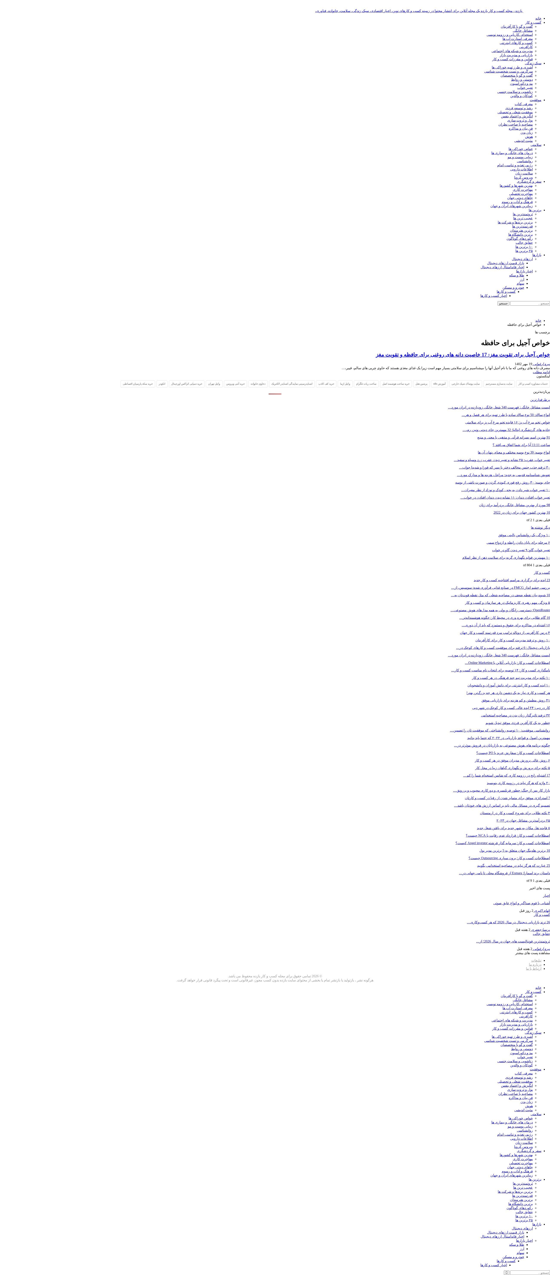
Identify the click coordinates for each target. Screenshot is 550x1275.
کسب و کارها (506, 291)
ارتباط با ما (533, 968)
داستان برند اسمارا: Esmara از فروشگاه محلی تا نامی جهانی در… (504, 873)
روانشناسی (525, 161)
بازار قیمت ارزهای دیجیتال (505, 263)
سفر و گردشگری (529, 181)
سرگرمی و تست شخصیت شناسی (508, 71)
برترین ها (535, 210)
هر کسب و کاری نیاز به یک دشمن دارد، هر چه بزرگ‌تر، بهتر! (508, 693)
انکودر (162, 383)
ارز (522, 279)
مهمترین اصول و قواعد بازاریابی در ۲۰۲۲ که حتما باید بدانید (508, 738)
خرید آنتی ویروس (235, 383)
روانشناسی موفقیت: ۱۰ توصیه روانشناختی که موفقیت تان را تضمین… (500, 730)
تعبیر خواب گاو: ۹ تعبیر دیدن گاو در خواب (521, 550)
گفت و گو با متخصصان (517, 75)
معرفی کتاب (524, 104)
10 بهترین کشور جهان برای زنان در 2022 (521, 512)
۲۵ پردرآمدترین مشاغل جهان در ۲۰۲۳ (523, 820)
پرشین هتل (421, 383)
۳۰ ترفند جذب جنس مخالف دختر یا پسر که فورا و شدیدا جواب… (504, 467)
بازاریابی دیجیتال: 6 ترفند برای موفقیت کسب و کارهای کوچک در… (503, 648)
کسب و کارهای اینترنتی (516, 43)
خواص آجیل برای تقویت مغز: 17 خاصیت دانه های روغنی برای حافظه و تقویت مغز (463, 354)
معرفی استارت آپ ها (518, 39)
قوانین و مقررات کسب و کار (512, 59)
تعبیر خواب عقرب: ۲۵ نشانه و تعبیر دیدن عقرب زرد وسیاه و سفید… (502, 460)
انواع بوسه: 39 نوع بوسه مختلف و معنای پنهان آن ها (514, 452)
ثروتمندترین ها (523, 214)
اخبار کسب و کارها (493, 296)
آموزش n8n (439, 383)
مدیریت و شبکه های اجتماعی (512, 51)
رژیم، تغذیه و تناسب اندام (515, 165)
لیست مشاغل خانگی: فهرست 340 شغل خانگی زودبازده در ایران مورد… (499, 407)
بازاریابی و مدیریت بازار (516, 55)
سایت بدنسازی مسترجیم (499, 383)
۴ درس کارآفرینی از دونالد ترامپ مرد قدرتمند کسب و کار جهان (505, 632)
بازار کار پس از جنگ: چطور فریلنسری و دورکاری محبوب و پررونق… (501, 790)
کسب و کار (533, 22)
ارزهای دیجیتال (522, 259)
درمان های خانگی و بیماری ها (512, 153)
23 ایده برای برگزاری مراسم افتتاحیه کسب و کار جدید (512, 580)
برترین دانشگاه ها (520, 234)
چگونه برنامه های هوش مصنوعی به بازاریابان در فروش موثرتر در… (502, 745)
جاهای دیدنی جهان (520, 198)
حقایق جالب (524, 242)
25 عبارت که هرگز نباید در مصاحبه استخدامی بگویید (513, 865)
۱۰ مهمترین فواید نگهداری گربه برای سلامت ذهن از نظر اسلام (506, 557)
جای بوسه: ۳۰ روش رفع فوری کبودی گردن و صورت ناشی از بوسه (502, 482)
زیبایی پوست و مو (520, 157)
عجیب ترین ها (523, 218)
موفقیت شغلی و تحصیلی (515, 112)
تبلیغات (536, 960)
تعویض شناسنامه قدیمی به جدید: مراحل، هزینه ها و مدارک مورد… (503, 475)
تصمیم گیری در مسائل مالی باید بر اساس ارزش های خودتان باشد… (502, 805)
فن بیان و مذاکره (521, 128)
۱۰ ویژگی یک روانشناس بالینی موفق (524, 535)
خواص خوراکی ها (521, 149)
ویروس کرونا (523, 177)
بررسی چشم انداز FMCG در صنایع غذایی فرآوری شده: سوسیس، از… (500, 587)
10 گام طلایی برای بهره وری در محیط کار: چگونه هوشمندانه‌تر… (504, 617)
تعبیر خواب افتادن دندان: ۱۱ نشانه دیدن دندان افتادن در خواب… (505, 497)
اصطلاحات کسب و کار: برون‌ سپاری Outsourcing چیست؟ (509, 858)
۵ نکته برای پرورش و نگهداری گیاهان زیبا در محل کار (512, 768)
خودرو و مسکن (513, 287)
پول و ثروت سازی (520, 120)
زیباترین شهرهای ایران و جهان (511, 206)
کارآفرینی (526, 47)
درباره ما (535, 964)
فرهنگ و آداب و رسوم (517, 202)
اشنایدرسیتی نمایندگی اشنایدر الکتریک (291, 383)
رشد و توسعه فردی (519, 108)
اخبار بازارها (524, 271)
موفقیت (535, 100)
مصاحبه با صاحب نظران (515, 124)
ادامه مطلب (541, 372)
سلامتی (536, 145)
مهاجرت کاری (523, 189)
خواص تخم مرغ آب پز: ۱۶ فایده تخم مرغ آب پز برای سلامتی (507, 422)
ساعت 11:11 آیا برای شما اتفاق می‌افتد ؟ (521, 445)
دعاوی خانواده (258, 383)
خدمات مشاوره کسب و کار (533, 383)
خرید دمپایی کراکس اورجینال (186, 383)
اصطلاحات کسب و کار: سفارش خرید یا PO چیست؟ (513, 753)
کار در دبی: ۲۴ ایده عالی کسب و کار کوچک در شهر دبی (511, 708)
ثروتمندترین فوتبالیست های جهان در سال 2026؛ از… (513, 941)
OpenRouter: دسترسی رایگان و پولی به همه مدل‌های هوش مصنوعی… (500, 610)
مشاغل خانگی (523, 30)
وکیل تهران (214, 383)
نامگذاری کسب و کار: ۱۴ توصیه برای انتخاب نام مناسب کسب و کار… (500, 670)
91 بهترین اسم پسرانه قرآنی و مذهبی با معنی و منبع (513, 437)
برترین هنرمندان (521, 230)
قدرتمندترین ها (522, 226)
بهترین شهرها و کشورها (516, 185)
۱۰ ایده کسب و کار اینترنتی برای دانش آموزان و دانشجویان (509, 685)
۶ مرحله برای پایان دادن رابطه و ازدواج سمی (518, 542)
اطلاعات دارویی (521, 169)
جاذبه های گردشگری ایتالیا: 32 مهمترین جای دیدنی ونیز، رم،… (506, 430)
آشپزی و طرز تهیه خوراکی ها (512, 67)
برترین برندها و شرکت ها (515, 222)
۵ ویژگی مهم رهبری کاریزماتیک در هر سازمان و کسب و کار (507, 602)
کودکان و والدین (521, 96)
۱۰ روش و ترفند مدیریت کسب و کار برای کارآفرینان (512, 640)
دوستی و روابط (522, 79)
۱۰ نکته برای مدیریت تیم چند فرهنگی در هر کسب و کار (511, 678)
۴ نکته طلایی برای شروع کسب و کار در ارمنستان (515, 813)
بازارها (536, 255)
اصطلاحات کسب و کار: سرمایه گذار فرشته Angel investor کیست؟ (502, 843)
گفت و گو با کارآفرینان (517, 26)
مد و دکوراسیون (521, 83)
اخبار (546, 895)
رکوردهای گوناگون (520, 238)
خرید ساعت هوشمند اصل (395, 383)
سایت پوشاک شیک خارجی (466, 383)
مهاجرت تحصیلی (521, 194)
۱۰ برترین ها (524, 247)
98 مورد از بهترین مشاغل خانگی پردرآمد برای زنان (514, 505)
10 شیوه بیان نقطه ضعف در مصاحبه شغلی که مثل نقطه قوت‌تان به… (500, 595)
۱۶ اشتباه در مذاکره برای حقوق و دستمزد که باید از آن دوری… (506, 625)
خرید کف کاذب (326, 383)
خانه (538, 18)
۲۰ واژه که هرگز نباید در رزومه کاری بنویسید (518, 783)
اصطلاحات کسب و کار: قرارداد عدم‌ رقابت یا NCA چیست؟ (508, 835)
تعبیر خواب (525, 88)
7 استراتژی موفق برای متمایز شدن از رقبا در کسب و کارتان (507, 798)
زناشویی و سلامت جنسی (515, 92)
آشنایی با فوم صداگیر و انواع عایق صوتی (521, 903)
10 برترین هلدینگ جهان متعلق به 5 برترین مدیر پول (514, 850)
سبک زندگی (533, 63)
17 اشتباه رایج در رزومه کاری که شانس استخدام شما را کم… (506, 775)
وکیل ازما (345, 383)
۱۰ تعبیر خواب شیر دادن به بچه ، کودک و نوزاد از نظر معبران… (505, 490)
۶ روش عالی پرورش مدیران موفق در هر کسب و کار (512, 760)
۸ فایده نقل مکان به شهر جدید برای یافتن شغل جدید (513, 828)
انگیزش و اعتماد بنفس (517, 116)
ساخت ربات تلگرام (366, 383)
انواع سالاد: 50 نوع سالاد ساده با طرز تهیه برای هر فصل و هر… (506, 415)
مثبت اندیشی (523, 141)
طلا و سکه (516, 275)
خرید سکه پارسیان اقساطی (138, 383)
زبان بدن (527, 132)
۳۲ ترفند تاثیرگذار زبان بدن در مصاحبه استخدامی (515, 715)
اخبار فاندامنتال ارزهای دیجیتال (502, 267)
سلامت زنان (524, 173)
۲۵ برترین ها (524, 251)
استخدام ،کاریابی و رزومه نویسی (510, 34)
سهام (520, 283)
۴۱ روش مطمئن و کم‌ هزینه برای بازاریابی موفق (515, 700)
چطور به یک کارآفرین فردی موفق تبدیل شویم (518, 723)
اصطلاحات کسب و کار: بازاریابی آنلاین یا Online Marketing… (507, 663)
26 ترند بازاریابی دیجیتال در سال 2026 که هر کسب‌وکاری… (508, 922)
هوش (529, 136)
